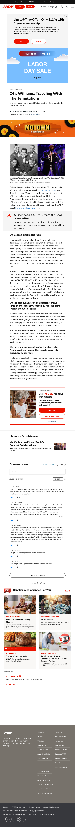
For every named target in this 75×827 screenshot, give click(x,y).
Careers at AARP (60, 754)
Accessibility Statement (51, 807)
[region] (37, 525)
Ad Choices (32, 814)
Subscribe (52, 410)
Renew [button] (30, 6)
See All (67, 591)
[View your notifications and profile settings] (65, 479)
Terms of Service (34, 807)
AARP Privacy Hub (18, 807)
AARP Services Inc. (61, 767)
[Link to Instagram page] (18, 819)
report (61, 498)
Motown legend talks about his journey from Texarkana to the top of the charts (36, 104)
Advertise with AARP (62, 750)
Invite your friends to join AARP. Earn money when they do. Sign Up (33, 2)
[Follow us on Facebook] (5, 819)
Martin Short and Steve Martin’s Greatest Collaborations (26, 444)
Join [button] (19, 6)
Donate (40, 736)
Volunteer (41, 741)
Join (21, 41)
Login (52, 7)
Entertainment (16, 90)
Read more (61, 516)
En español (35, 114)
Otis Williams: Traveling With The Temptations (36, 96)
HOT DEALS (12, 676)
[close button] (65, 16)
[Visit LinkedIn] (25, 819)
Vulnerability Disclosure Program (14, 814)
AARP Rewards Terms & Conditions (15, 811)
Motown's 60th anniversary (27, 208)
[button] (67, 6)
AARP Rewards (43, 750)
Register (43, 6)
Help (61, 6)
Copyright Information (37, 811)
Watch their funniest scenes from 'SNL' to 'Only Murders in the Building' (30, 449)
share (54, 498)
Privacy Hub (52, 421)
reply (12, 498)
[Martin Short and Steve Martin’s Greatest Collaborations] (60, 446)
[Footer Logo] (15, 732)
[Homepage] (8, 6)
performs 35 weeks (46, 190)
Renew (38, 41)
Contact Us (58, 732)
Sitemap (5, 807)
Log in (45, 464)
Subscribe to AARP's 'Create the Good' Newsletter (38, 216)
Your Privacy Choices (47, 814)
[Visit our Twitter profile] (11, 819)
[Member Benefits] (8, 590)
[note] (37, 180)
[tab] (16, 479)
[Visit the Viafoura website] (41, 583)
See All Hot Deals (12, 685)
